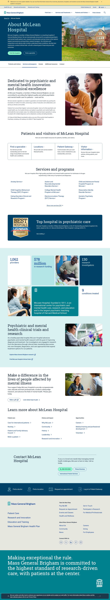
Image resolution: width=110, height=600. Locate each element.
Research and (51, 439)
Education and (18, 522)
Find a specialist (30, 53)
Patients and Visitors (81, 12)
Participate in (91, 509)
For (88, 532)
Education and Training (33, 7)
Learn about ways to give (30, 400)
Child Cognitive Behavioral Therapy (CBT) (20, 191)
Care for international (18, 423)
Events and (66, 512)
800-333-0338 (66, 469)
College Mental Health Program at (53, 191)
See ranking (40, 234)
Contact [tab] (62, 64)
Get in (87, 506)
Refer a (13, 437)
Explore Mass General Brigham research (22, 354)
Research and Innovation (20, 7)
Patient (13, 513)
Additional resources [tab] (51, 64)
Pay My (63, 506)
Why (46, 423)
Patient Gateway (85, 7)
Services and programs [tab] (30, 64)
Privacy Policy (32, 597)
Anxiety (16, 182)
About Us (6, 18)
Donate (94, 7)
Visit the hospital (15, 53)
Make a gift (13, 400)
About (62, 525)
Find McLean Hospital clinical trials (20, 359)
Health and (66, 516)
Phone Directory (80, 469)
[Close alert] (101, 2)
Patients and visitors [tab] (14, 64)
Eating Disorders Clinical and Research (21, 197)
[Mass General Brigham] (13, 12)
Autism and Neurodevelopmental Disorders (52, 184)
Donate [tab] (41, 64)
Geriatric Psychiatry (86, 197)
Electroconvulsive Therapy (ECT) (54, 197)
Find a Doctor (96, 12)
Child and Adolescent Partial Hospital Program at (89, 184)
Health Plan (7, 7)
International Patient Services (69, 473)
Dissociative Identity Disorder (86, 191)
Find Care (48, 12)
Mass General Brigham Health (24, 526)
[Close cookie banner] (100, 596)
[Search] (104, 12)
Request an (68, 509)
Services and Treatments (63, 12)
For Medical (92, 512)
